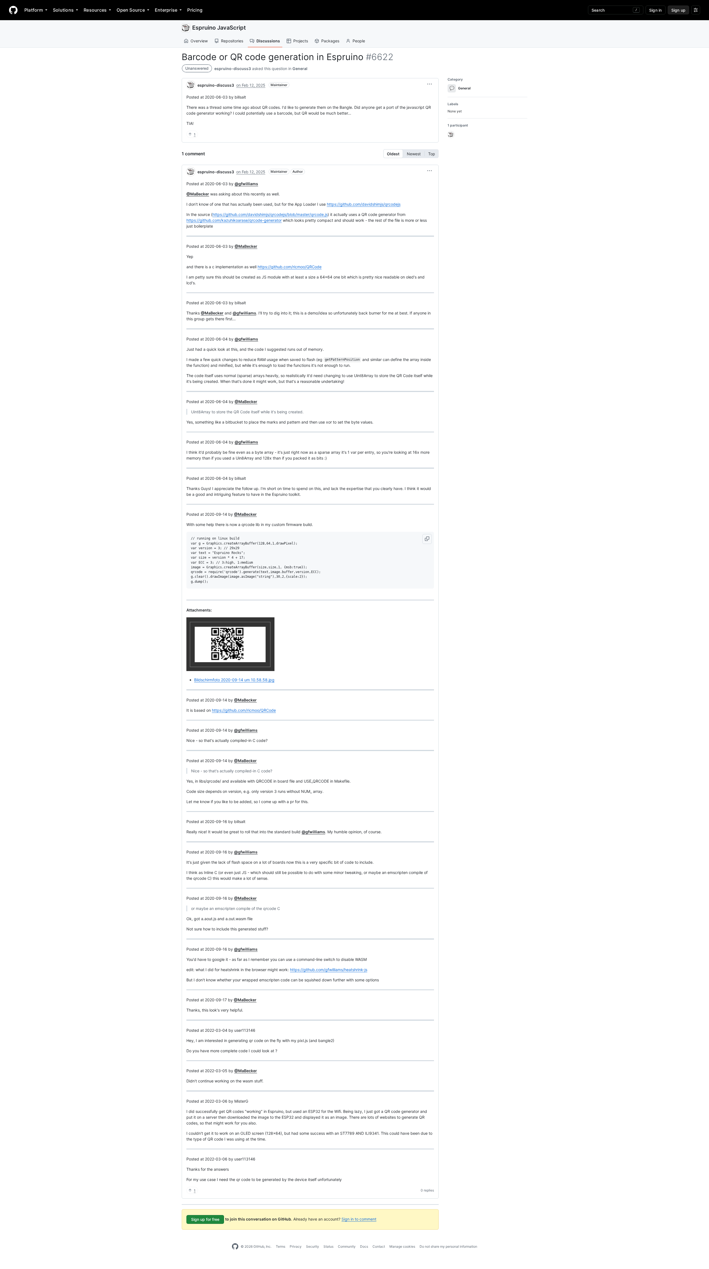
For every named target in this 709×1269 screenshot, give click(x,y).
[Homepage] (13, 10)
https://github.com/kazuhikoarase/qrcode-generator (234, 220)
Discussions (268, 40)
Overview (199, 40)
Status (328, 1246)
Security (312, 1246)
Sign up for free (205, 1219)
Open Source (131, 10)
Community (347, 1246)
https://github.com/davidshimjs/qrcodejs (363, 204)
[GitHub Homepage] (235, 1246)
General (299, 68)
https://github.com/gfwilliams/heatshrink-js (328, 969)
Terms (280, 1246)
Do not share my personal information (448, 1246)
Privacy (296, 1246)
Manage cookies (402, 1246)
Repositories (232, 40)
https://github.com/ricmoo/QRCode (290, 266)
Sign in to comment (358, 1219)
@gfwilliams (246, 183)
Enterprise (166, 10)
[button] (429, 84)
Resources (95, 10)
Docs (364, 1246)
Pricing (194, 10)
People (359, 40)
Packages (330, 40)
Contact (379, 1246)
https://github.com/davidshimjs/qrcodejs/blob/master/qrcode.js (270, 214)
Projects (300, 40)
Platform (33, 10)
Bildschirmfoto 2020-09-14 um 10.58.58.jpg (234, 679)
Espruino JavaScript (219, 27)
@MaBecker (197, 194)
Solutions (63, 10)
